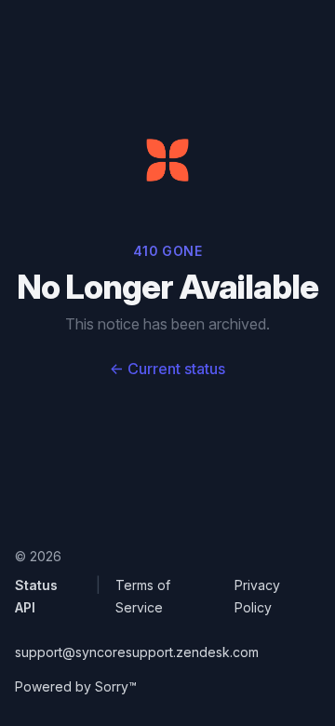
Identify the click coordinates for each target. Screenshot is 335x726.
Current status (167, 368)
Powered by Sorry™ (76, 686)
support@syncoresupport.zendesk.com (137, 652)
